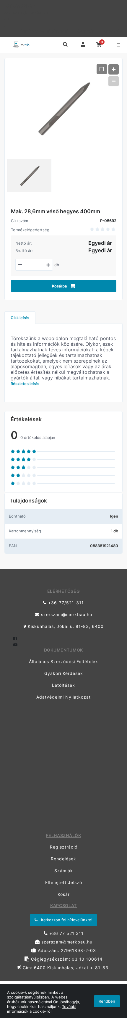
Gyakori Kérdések (63, 673)
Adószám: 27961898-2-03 (66, 950)
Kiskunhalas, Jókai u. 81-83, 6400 (65, 626)
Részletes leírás (25, 383)
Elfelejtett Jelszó (63, 882)
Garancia (86, 30)
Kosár (64, 894)
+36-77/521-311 (20, 6)
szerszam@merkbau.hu (27, 12)
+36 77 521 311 (66, 933)
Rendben (107, 1001)
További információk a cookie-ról (41, 1009)
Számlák (63, 870)
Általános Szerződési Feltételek (63, 661)
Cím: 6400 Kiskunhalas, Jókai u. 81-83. (65, 967)
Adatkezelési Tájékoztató (44, 30)
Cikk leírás (20, 317)
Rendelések (63, 858)
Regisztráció (63, 846)
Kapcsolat (113, 30)
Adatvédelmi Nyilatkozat (63, 696)
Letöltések (63, 685)
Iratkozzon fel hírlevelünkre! (66, 919)
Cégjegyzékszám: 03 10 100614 (66, 959)
